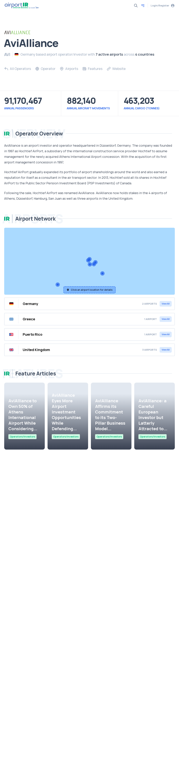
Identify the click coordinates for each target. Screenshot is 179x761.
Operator (48, 68)
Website (119, 68)
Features (95, 68)
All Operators (20, 68)
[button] (93, 264)
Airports (71, 68)
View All (166, 303)
